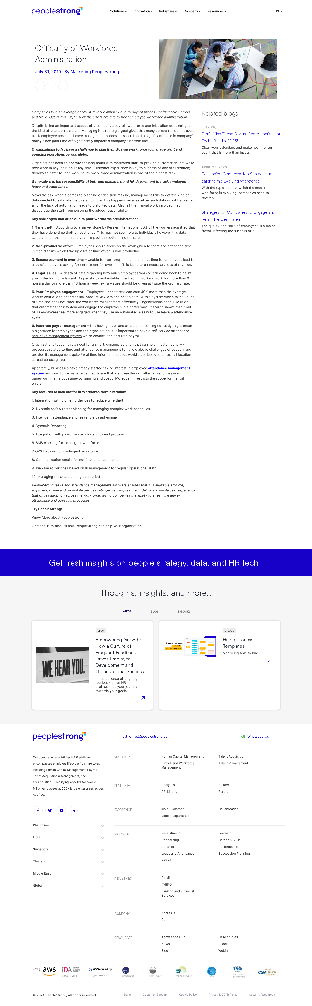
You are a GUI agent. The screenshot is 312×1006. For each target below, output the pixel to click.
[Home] (57, 11)
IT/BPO (166, 884)
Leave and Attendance (177, 853)
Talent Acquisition (231, 756)
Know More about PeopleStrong (57, 517)
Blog (101, 630)
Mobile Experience (175, 816)
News (165, 944)
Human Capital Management (182, 756)
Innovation (142, 11)
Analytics (168, 785)
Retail (165, 878)
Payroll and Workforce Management (177, 765)
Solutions (117, 11)
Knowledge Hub (173, 937)
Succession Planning (234, 853)
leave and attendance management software (90, 485)
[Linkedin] (73, 810)
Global (38, 885)
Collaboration (228, 809)
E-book (229, 630)
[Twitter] (50, 810)
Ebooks (223, 944)
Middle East (42, 873)
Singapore (41, 849)
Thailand (39, 861)
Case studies (228, 937)
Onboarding (170, 840)
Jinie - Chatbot (172, 809)
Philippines (41, 825)
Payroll (166, 860)
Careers (167, 920)
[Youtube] (61, 810)
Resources (215, 11)
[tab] (68, 825)
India (36, 837)
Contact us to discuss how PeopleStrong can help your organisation (87, 526)
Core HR (167, 847)
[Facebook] (38, 810)
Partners (225, 792)
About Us (168, 913)
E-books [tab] (184, 611)
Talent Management (233, 763)
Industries (166, 11)
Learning (225, 833)
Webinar (224, 951)
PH (278, 11)
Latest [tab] (126, 611)
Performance (228, 847)
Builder (223, 785)
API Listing (169, 792)
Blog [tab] (154, 611)
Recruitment (170, 833)
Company (191, 11)
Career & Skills (229, 840)
